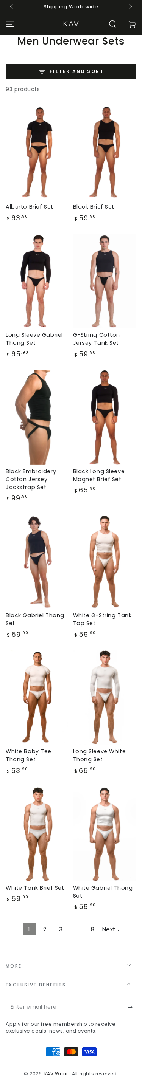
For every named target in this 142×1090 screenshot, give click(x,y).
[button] (112, 24)
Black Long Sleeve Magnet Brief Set (99, 475)
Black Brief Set (94, 207)
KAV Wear (56, 1073)
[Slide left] (12, 7)
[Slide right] (129, 7)
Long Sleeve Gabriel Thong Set (34, 339)
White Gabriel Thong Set (103, 892)
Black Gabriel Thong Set (35, 619)
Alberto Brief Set (29, 207)
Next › (111, 929)
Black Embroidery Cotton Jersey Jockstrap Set (31, 479)
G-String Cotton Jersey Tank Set (96, 339)
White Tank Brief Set (35, 888)
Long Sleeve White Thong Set (99, 755)
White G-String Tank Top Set (102, 619)
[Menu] (10, 24)
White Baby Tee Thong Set (28, 755)
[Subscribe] (132, 1007)
